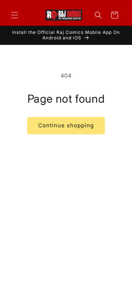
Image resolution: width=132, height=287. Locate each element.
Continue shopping (66, 125)
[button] (15, 15)
